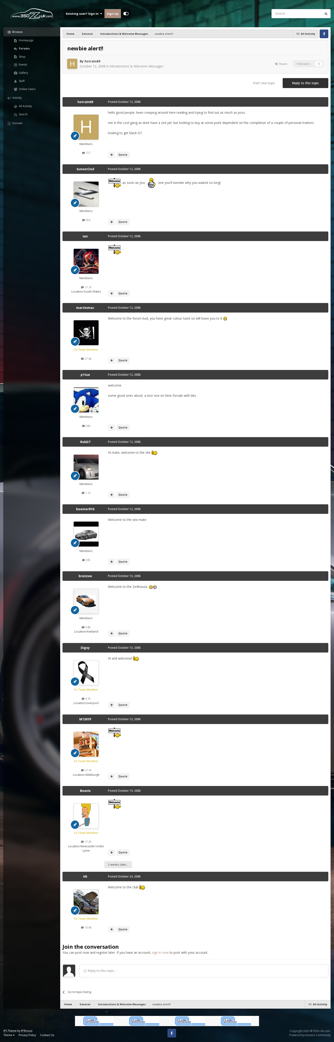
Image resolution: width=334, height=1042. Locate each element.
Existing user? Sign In (83, 14)
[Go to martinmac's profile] (86, 332)
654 (87, 220)
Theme (8, 1035)
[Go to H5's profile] (86, 901)
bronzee (85, 576)
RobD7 (85, 442)
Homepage (25, 40)
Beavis (85, 790)
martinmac (85, 307)
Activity (17, 98)
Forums (24, 48)
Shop (21, 57)
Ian (85, 236)
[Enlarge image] (115, 182)
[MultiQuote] (111, 155)
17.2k (88, 842)
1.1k (88, 493)
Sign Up (113, 14)
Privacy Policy (27, 1035)
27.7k (88, 770)
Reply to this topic (305, 83)
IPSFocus (26, 1031)
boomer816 (85, 509)
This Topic (308, 13)
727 (87, 153)
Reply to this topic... (101, 970)
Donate (17, 123)
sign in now (160, 952)
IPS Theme (10, 1031)
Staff (21, 81)
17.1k (88, 287)
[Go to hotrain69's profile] (72, 64)
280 (87, 426)
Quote (122, 155)
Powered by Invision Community (310, 1035)
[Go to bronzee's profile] (86, 601)
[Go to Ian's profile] (86, 261)
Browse (17, 32)
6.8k (88, 627)
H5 (85, 876)
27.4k (88, 359)
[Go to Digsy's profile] (86, 672)
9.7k (88, 699)
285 (87, 560)
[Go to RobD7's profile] (86, 467)
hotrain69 (92, 61)
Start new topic (264, 83)
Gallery (23, 73)
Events (22, 65)
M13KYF (85, 719)
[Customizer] (126, 13)
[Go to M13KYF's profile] (86, 744)
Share (282, 64)
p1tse (85, 374)
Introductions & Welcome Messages (136, 66)
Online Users (26, 89)
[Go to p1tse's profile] (86, 399)
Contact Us (47, 1035)
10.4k (88, 927)
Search (22, 114)
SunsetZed (85, 169)
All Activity (25, 106)
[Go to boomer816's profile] (86, 534)
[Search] (326, 13)
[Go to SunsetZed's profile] (86, 194)
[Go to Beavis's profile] (86, 815)
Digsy (85, 647)
